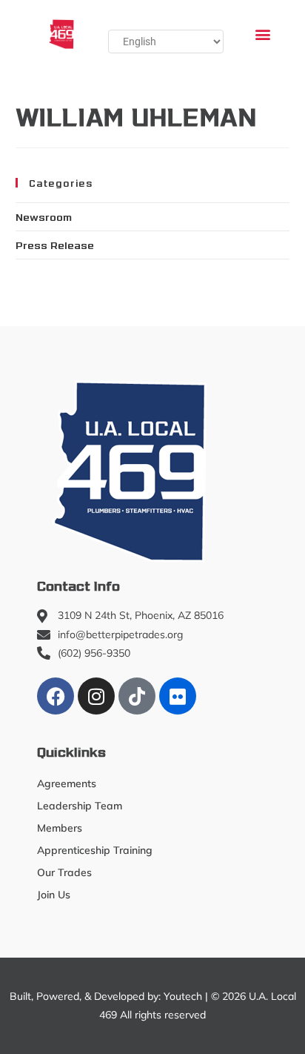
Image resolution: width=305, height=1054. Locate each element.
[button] (263, 33)
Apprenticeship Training (94, 850)
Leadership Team (79, 805)
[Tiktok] (136, 696)
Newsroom (44, 216)
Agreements (66, 783)
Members (59, 828)
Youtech (183, 996)
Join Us (53, 894)
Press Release (55, 245)
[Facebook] (55, 696)
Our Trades (64, 872)
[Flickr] (177, 696)
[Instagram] (96, 696)
